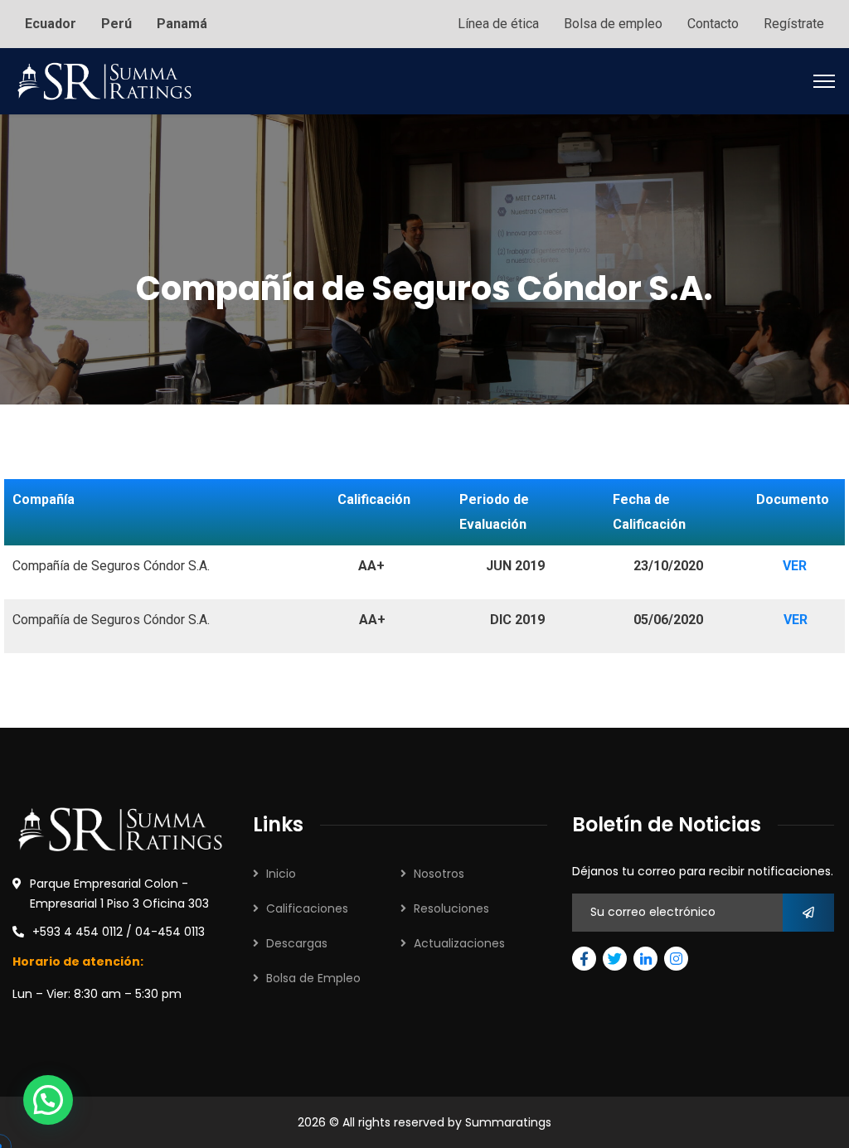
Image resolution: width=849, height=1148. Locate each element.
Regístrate (794, 23)
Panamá (182, 23)
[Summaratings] (104, 80)
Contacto (713, 23)
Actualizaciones (459, 943)
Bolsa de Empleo (313, 978)
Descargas (296, 943)
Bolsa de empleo (613, 23)
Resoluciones (451, 908)
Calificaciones (307, 908)
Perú (116, 23)
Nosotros (439, 873)
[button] (48, 1100)
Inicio (281, 873)
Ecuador (50, 23)
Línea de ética (498, 23)
